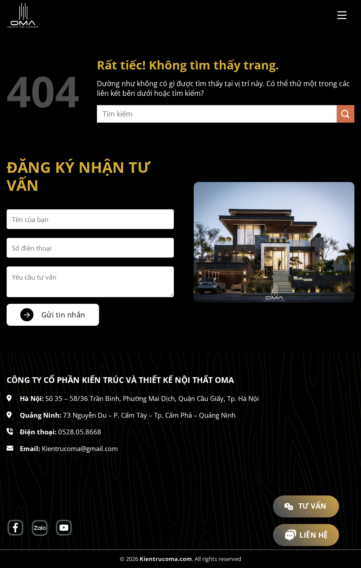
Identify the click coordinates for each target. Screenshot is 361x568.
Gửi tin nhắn (63, 315)
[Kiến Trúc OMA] (51, 15)
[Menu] (345, 15)
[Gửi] (345, 113)
